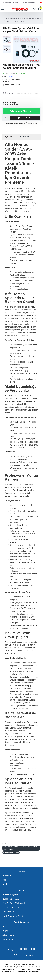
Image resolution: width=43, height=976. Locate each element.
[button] (15, 49)
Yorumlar (24, 137)
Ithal (11, 76)
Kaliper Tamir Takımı (11, 853)
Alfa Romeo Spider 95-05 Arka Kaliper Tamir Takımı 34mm (20, 848)
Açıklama (9, 137)
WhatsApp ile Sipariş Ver (21, 111)
